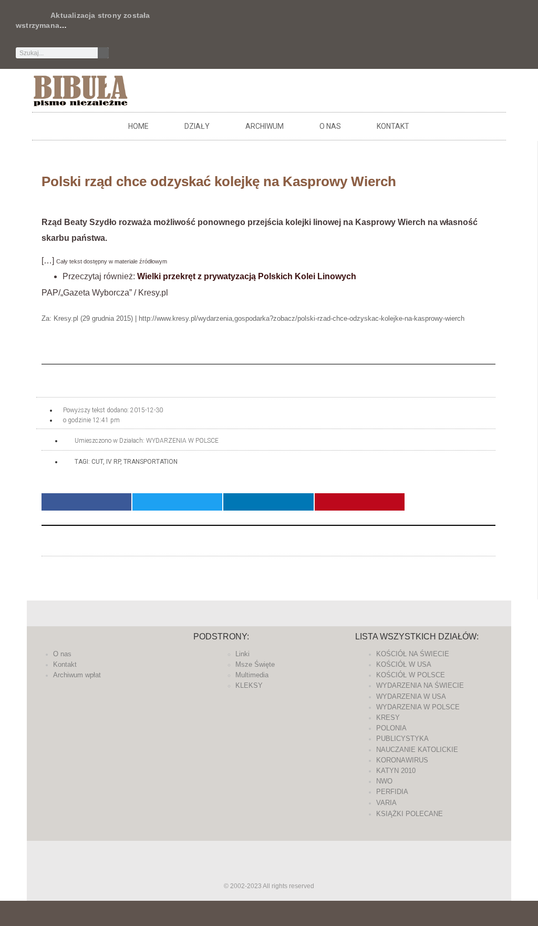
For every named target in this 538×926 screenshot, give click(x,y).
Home (138, 126)
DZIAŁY (197, 126)
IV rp (113, 461)
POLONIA (391, 728)
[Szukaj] (103, 52)
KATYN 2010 (396, 771)
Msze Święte (255, 664)
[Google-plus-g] (340, 23)
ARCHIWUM (264, 126)
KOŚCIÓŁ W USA (403, 664)
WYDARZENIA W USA (411, 696)
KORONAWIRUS (402, 760)
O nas (330, 126)
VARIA (386, 803)
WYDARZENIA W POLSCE (182, 440)
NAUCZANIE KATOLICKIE (417, 750)
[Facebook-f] (305, 23)
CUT (97, 461)
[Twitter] (323, 23)
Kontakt (393, 126)
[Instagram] (357, 23)
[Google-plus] (269, 872)
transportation (150, 461)
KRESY (388, 717)
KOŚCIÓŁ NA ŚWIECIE (412, 654)
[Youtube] (375, 23)
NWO (384, 781)
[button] (86, 502)
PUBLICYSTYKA (402, 738)
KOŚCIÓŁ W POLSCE (410, 675)
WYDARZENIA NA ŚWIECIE (420, 685)
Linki (242, 654)
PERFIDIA (392, 792)
